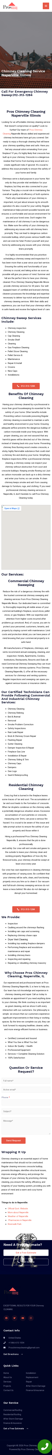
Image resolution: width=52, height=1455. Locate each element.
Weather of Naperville (18, 1216)
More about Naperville (18, 1212)
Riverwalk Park (14, 1224)
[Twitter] (15, 1318)
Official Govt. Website (18, 1208)
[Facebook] (6, 1318)
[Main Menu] (46, 6)
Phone (6, 1097)
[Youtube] (23, 1318)
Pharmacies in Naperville (19, 1220)
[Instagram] (31, 1318)
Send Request (13, 1140)
